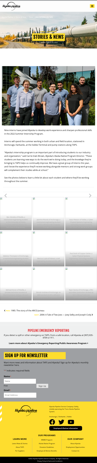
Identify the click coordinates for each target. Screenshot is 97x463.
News (42, 32)
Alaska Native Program (47, 443)
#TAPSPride (52, 32)
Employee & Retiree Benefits (47, 451)
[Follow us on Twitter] (62, 422)
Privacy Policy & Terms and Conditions (49, 461)
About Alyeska (75, 443)
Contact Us (75, 451)
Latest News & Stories (20, 443)
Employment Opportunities (75, 447)
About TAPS (20, 447)
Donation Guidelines (47, 447)
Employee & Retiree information (66, 428)
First (6, 385)
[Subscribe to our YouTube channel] (71, 422)
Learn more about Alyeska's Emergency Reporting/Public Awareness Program (48, 343)
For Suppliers (20, 451)
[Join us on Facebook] (53, 422)
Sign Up (42, 386)
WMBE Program (46, 440)
